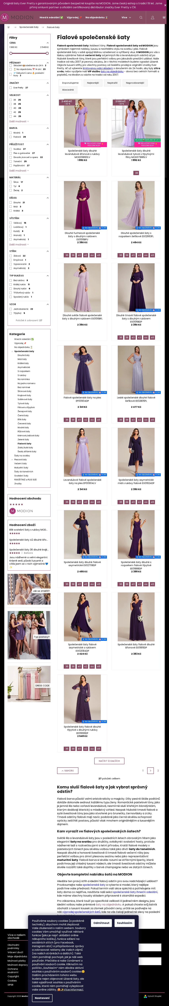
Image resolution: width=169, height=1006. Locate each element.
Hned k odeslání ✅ (24, 339)
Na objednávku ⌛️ (23, 347)
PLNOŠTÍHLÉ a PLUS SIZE (25, 479)
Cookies (12, 980)
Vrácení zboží (15, 952)
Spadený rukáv (23, 297)
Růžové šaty (24, 431)
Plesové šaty (20, 459)
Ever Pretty (21, 87)
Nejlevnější (93, 82)
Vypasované (22, 264)
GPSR (10, 984)
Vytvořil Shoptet (154, 996)
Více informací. (70, 990)
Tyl (17, 186)
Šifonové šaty (24, 391)
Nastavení (42, 998)
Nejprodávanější (135, 82)
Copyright (13, 976)
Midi (17, 206)
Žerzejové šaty (25, 411)
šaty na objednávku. (109, 904)
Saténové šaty (25, 399)
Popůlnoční (22, 165)
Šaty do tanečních (23, 471)
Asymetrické (24, 367)
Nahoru (69, 770)
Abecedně (68, 89)
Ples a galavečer (24, 153)
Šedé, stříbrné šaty (27, 451)
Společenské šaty (24, 351)
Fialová (20, 137)
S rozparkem (24, 371)
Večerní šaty (20, 463)
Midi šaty (22, 359)
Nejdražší (112, 82)
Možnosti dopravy (18, 965)
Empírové (20, 260)
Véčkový (20, 223)
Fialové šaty (24, 443)
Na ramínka (24, 379)
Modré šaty (23, 427)
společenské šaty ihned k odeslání (135, 892)
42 (17, 112)
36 (17, 100)
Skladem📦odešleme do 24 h (30, 65)
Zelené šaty (23, 439)
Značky (18, 483)
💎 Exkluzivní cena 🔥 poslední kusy (29, 74)
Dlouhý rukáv (22, 288)
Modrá (18, 132)
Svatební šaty (21, 475)
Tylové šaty (23, 403)
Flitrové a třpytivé (26, 407)
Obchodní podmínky (13, 946)
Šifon (18, 182)
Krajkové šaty (24, 395)
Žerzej (18, 190)
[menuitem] (50, 17)
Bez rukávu (21, 280)
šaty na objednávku (112, 71)
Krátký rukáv (22, 284)
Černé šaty (23, 415)
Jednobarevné (23, 309)
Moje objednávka (17, 956)
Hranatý (19, 235)
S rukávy (22, 375)
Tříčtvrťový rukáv (23, 292)
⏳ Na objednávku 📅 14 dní (30, 69)
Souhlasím (124, 923)
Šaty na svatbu (22, 455)
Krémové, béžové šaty (28, 435)
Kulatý (18, 231)
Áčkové (19, 256)
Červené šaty (24, 423)
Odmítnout (101, 923)
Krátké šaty (23, 363)
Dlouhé (19, 202)
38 (17, 104)
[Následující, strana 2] (150, 770)
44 (17, 116)
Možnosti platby (17, 960)
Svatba (20, 149)
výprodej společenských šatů (81, 912)
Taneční (20, 161)
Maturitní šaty (21, 467)
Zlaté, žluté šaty (25, 447)
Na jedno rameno (26, 383)
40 (17, 108)
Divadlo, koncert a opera (28, 157)
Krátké (18, 210)
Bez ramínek (24, 387)
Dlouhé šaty (24, 355)
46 (98, 255)
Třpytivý (19, 313)
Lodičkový (20, 227)
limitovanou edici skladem (98, 68)
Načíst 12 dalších (109, 761)
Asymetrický (21, 239)
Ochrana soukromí (13, 970)
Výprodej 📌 (20, 343)
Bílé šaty (22, 419)
